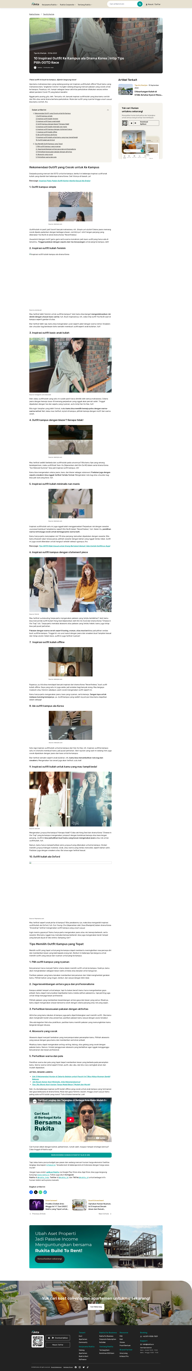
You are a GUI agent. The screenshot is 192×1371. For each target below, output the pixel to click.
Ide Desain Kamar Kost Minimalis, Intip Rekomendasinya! (56, 1082)
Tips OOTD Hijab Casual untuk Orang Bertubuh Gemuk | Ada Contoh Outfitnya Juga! (74, 546)
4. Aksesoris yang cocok (44, 154)
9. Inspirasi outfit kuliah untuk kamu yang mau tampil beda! (57, 137)
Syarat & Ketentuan (56, 1367)
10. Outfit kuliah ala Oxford (45, 140)
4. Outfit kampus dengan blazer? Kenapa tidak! (52, 124)
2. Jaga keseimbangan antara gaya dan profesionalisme (56, 149)
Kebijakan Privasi (68, 1367)
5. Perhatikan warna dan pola (46, 157)
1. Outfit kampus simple (44, 116)
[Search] (140, 4)
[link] (144, 123)
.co (48, 1175)
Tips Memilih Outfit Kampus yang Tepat (49, 144)
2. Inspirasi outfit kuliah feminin (47, 119)
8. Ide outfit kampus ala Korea (46, 135)
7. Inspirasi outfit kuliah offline (46, 132)
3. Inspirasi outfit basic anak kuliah (48, 121)
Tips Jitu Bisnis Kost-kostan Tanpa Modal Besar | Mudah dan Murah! (61, 1084)
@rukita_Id (63, 1177)
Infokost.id (50, 1165)
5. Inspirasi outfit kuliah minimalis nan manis (51, 127)
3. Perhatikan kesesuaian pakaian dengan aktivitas (54, 152)
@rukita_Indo (43, 1177)
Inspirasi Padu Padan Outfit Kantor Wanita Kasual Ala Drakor (64, 181)
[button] (153, 4)
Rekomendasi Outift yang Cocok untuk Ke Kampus (53, 113)
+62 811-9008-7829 (150, 1336)
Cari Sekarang (96, 1307)
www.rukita (42, 1175)
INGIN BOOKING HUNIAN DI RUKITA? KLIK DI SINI (70, 1155)
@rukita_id (83, 1177)
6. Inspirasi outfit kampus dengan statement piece (54, 129)
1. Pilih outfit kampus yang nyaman (48, 146)
